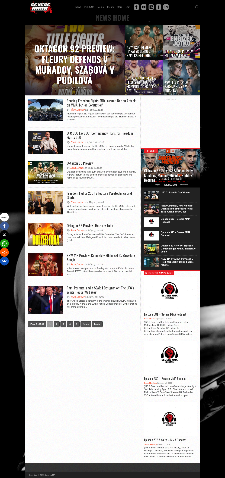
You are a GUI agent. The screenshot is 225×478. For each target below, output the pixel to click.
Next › (86, 324)
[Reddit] (4, 252)
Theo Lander (77, 110)
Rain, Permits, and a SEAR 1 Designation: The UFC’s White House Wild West (100, 290)
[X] (4, 234)
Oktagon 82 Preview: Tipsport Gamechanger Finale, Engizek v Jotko (178, 248)
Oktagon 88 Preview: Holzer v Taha (90, 225)
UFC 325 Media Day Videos (175, 192)
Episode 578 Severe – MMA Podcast (165, 440)
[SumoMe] (4, 261)
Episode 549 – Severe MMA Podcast (175, 234)
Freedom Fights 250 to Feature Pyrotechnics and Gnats (99, 195)
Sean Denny (77, 168)
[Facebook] (4, 225)
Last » (97, 324)
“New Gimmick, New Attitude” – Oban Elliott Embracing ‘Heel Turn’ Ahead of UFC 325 (178, 208)
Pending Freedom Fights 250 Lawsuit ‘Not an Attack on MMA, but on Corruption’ (101, 103)
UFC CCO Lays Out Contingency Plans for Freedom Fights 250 (100, 135)
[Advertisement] (170, 122)
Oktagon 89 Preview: (80, 163)
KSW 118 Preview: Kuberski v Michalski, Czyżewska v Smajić (101, 257)
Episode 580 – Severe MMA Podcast (165, 379)
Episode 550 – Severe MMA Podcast (175, 220)
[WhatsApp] (4, 243)
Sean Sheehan (150, 319)
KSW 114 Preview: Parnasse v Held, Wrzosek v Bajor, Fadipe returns (177, 262)
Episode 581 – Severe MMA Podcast (165, 314)
